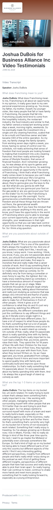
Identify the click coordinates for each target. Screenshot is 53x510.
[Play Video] (26, 33)
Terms (14, 502)
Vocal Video (24, 495)
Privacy (6, 502)
